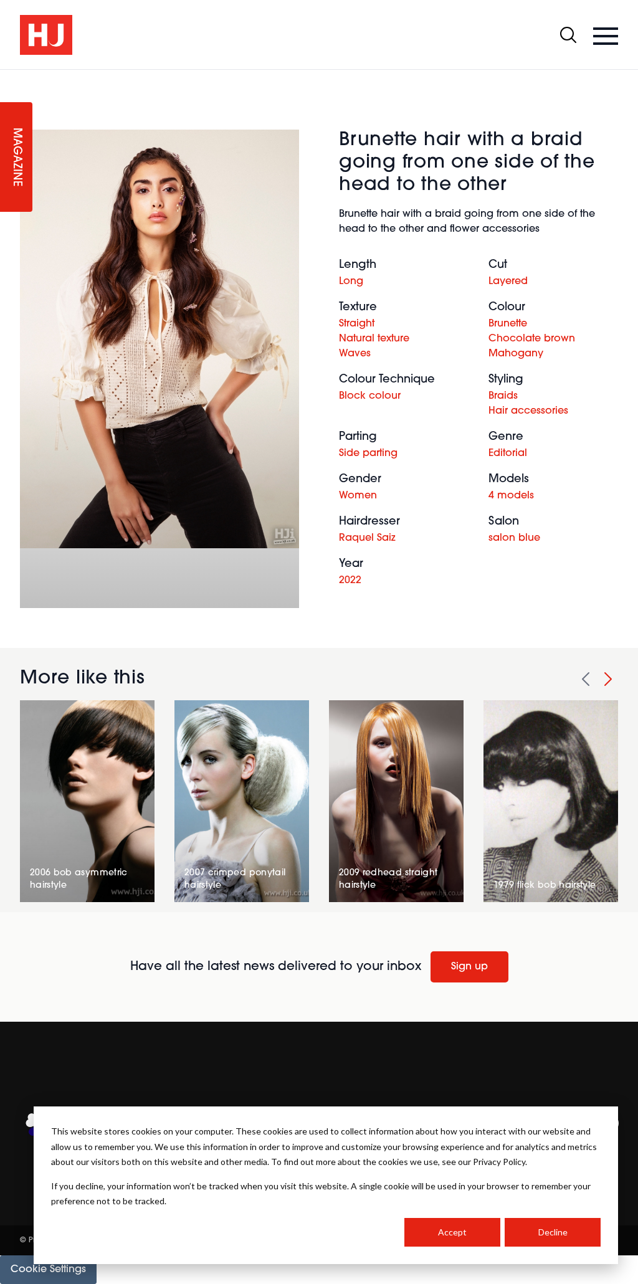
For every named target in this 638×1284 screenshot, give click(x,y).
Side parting (368, 454)
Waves (355, 354)
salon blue (514, 538)
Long (351, 282)
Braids (503, 396)
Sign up (469, 967)
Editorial (507, 454)
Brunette (507, 324)
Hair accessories (528, 411)
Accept (452, 1232)
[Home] (46, 35)
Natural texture (374, 339)
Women (358, 496)
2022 (350, 581)
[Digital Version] (10, 77)
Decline (553, 1232)
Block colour (370, 396)
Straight (356, 324)
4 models (511, 496)
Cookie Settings (48, 1270)
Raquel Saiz (367, 538)
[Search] (568, 35)
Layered (508, 282)
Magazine (16, 157)
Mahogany (515, 354)
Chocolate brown (531, 339)
